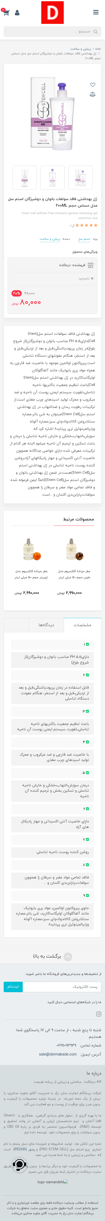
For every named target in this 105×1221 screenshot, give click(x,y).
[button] (9, 12)
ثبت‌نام (13, 986)
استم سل (84, 239)
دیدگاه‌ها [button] (46, 625)
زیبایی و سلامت (50, 239)
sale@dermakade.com (58, 1054)
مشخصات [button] (82, 625)
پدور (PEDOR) (24, 1149)
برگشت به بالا (47, 956)
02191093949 (66, 1045)
